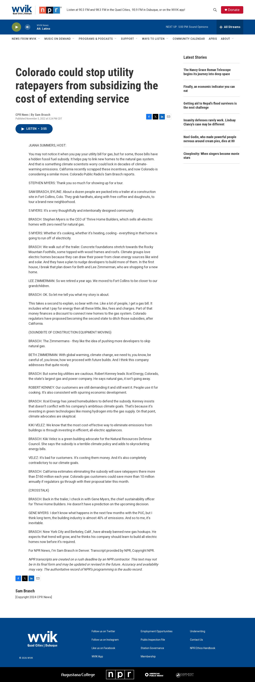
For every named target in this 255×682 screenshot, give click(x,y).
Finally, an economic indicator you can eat (209, 89)
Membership (148, 656)
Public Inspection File (153, 639)
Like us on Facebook (103, 648)
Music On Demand (57, 38)
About (225, 38)
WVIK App (97, 656)
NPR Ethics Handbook (202, 648)
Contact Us (196, 639)
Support (127, 38)
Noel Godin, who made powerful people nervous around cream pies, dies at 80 (210, 139)
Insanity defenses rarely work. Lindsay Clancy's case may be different (210, 122)
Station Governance (152, 648)
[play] (16, 27)
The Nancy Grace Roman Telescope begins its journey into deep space (207, 72)
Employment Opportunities (156, 631)
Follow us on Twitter (103, 631)
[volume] (27, 27)
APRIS (213, 38)
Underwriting (197, 631)
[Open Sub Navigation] (39, 38)
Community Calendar (189, 38)
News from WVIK (24, 38)
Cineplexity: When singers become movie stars (211, 156)
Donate (234, 10)
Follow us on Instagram (105, 639)
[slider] (33, 27)
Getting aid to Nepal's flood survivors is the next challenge (210, 105)
